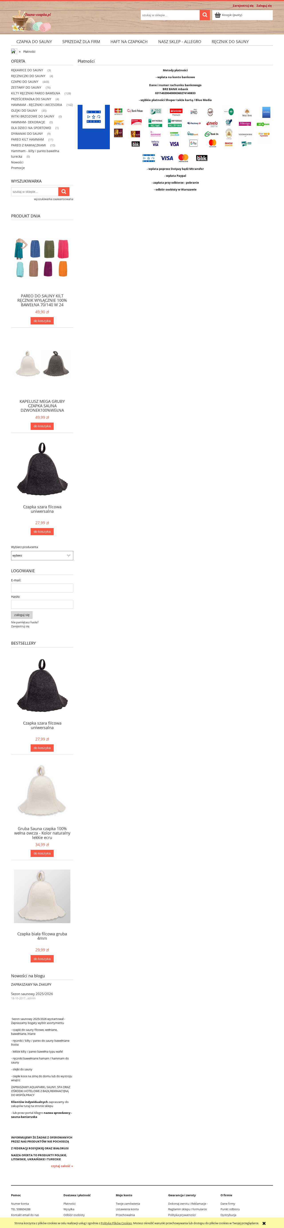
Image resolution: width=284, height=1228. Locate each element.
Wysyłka (68, 1209)
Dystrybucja (228, 1215)
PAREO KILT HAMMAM (27, 139)
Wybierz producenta (24, 546)
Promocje (18, 168)
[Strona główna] (31, 20)
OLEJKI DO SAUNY (24, 110)
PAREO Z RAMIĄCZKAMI (28, 145)
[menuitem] (34, 42)
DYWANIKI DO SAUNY (27, 133)
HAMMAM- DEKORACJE (28, 122)
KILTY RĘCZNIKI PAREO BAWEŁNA (35, 93)
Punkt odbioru (230, 1209)
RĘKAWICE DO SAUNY (27, 70)
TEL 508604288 (20, 1209)
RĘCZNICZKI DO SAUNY (28, 76)
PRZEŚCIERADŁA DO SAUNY (31, 99)
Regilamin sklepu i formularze (187, 1209)
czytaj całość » (62, 1166)
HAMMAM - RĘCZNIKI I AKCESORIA (36, 105)
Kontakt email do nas (25, 1215)
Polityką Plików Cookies (116, 1223)
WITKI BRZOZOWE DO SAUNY (32, 116)
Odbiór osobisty (74, 1215)
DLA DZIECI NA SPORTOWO (31, 128)
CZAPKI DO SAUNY (24, 81)
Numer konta (20, 1204)
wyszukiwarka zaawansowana (53, 199)
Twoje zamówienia (128, 1204)
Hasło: (15, 596)
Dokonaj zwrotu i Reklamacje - (188, 1204)
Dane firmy (228, 1204)
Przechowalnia (125, 1215)
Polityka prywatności (182, 1215)
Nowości (17, 162)
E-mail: (16, 580)
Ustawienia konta (127, 1209)
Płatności (69, 1204)
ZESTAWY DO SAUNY (26, 87)
